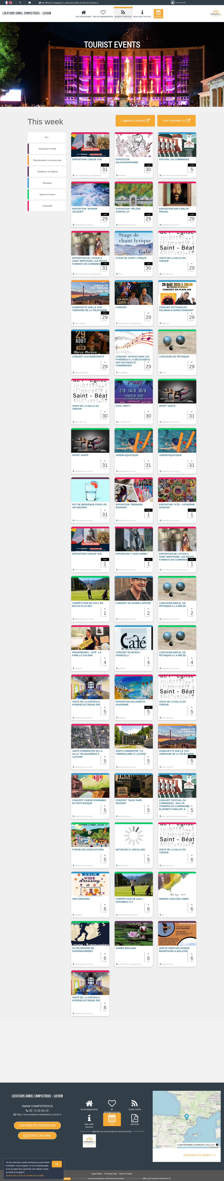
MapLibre (210, 1144)
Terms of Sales (125, 1174)
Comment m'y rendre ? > (199, 1155)
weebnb (67, 1179)
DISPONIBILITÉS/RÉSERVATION (37, 1125)
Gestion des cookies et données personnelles (25, 1175)
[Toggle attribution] (217, 1145)
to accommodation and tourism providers (106, 1178)
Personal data (110, 1174)
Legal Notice (96, 1174)
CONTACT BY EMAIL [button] (39, 1135)
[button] (90, 156)
